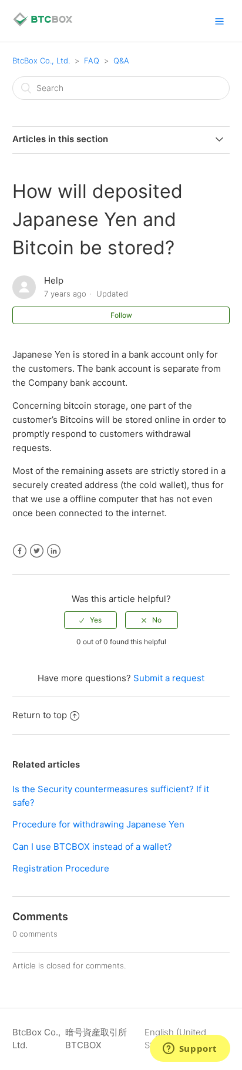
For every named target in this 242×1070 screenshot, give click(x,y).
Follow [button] (121, 315)
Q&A (121, 60)
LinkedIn (53, 551)
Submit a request (168, 678)
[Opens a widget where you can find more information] (189, 1049)
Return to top (39, 715)
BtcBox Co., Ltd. (41, 60)
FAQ (91, 60)
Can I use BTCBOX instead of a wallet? (92, 846)
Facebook (19, 551)
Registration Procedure (60, 868)
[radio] (90, 620)
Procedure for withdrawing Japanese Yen (98, 824)
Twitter (36, 551)
